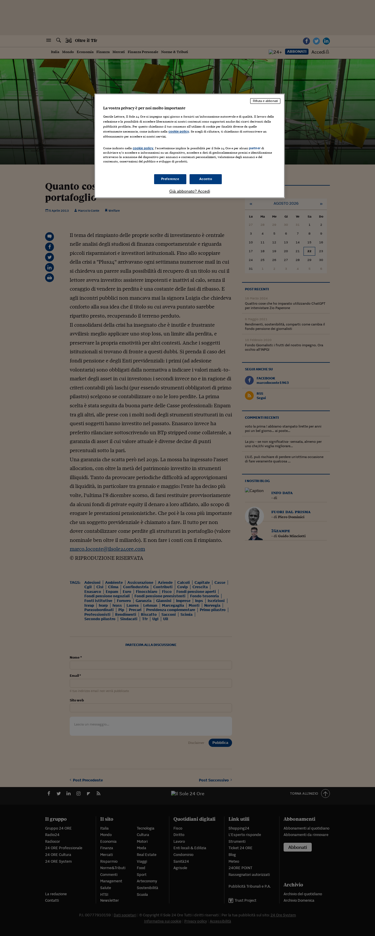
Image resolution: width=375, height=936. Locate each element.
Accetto (205, 179)
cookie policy (178, 131)
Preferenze (170, 179)
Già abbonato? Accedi (189, 191)
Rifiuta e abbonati (265, 101)
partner (254, 148)
